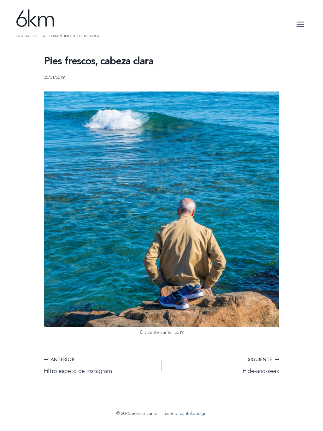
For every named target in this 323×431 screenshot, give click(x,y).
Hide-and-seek (261, 365)
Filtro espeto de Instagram (78, 365)
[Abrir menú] (300, 24)
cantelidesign (193, 413)
